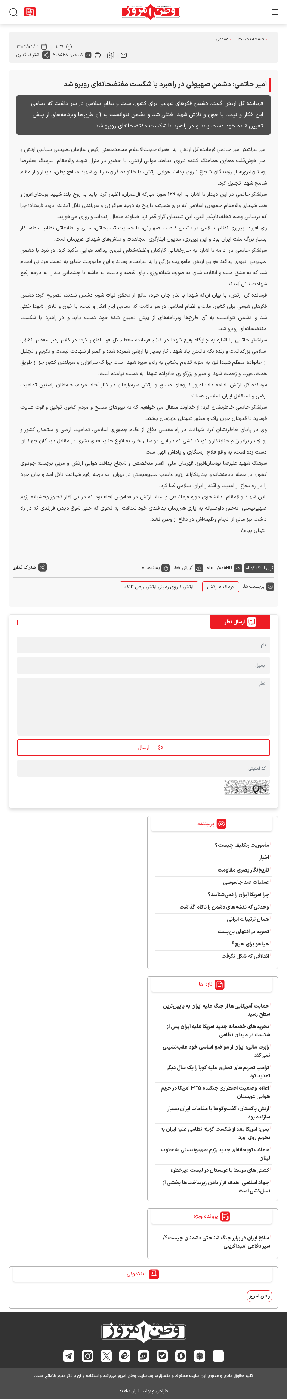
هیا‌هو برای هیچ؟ (250, 944)
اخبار (264, 858)
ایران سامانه (129, 1391)
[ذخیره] (110, 55)
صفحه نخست (251, 39)
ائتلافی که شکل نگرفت (245, 956)
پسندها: (152, 567)
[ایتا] (125, 1356)
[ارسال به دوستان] (123, 55)
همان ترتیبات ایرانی (248, 919)
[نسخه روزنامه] (30, 11)
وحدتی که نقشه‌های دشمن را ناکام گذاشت (224, 907)
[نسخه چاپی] (97, 55)
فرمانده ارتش (220, 587)
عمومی (222, 39)
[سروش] (181, 1356)
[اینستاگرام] (87, 1356)
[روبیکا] (199, 1356)
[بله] (162, 1356)
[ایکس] (106, 1356)
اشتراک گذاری (28, 55)
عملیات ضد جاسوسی (246, 882)
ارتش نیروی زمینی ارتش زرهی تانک (159, 587)
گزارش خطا (183, 567)
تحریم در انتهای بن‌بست (243, 932)
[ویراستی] (143, 1356)
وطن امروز (259, 1296)
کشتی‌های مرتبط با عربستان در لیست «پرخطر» (219, 1170)
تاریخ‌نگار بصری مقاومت (243, 870)
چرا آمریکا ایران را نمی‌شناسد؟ (238, 895)
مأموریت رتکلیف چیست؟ (242, 845)
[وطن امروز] (150, 12)
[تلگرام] (69, 1356)
